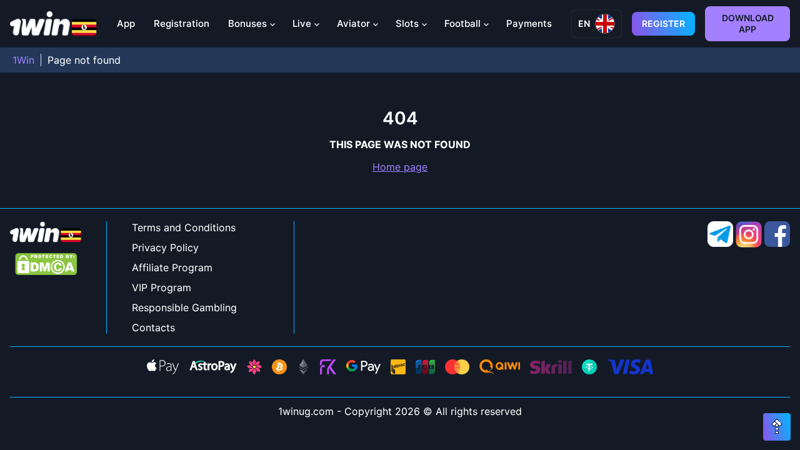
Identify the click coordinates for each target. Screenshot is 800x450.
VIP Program (161, 287)
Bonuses (247, 23)
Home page (400, 167)
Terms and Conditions (184, 227)
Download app (748, 23)
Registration (181, 23)
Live (301, 23)
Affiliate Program (172, 267)
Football (462, 23)
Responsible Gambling (184, 307)
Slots (407, 23)
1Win (23, 60)
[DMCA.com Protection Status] (46, 265)
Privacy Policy (165, 247)
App (126, 23)
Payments (529, 23)
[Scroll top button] (777, 427)
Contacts (153, 327)
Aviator (353, 23)
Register (663, 23)
